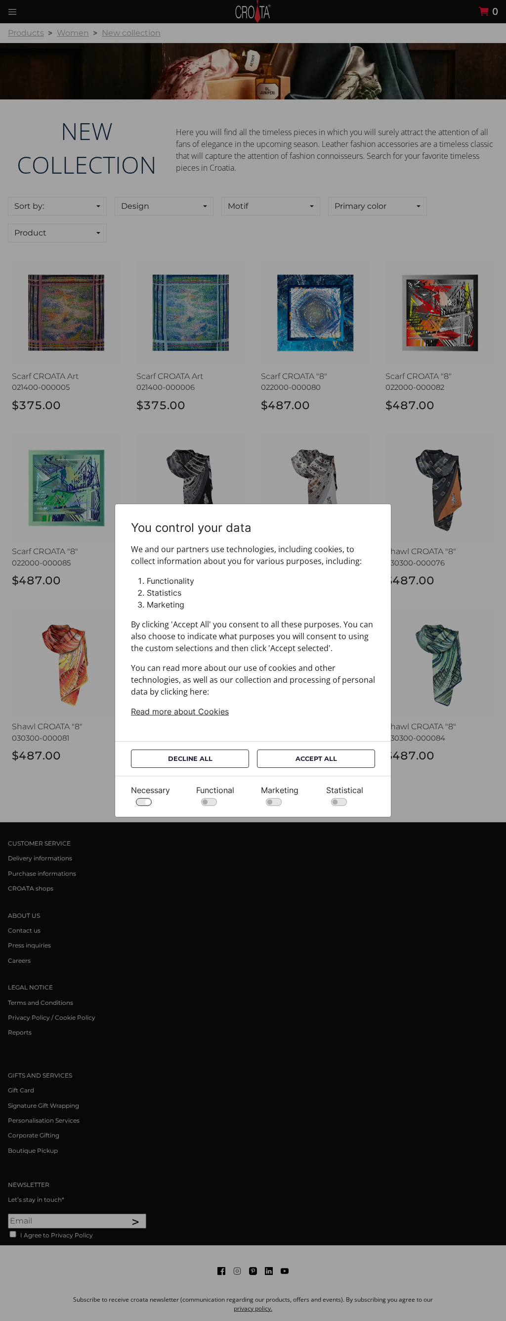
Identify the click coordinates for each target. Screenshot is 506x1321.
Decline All (190, 758)
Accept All (316, 758)
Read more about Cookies (180, 711)
